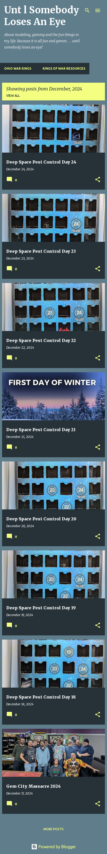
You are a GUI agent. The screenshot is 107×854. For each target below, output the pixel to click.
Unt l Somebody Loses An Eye (41, 16)
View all (13, 95)
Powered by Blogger (56, 846)
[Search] (87, 10)
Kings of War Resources (64, 68)
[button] (98, 179)
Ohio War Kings (17, 68)
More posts (53, 829)
